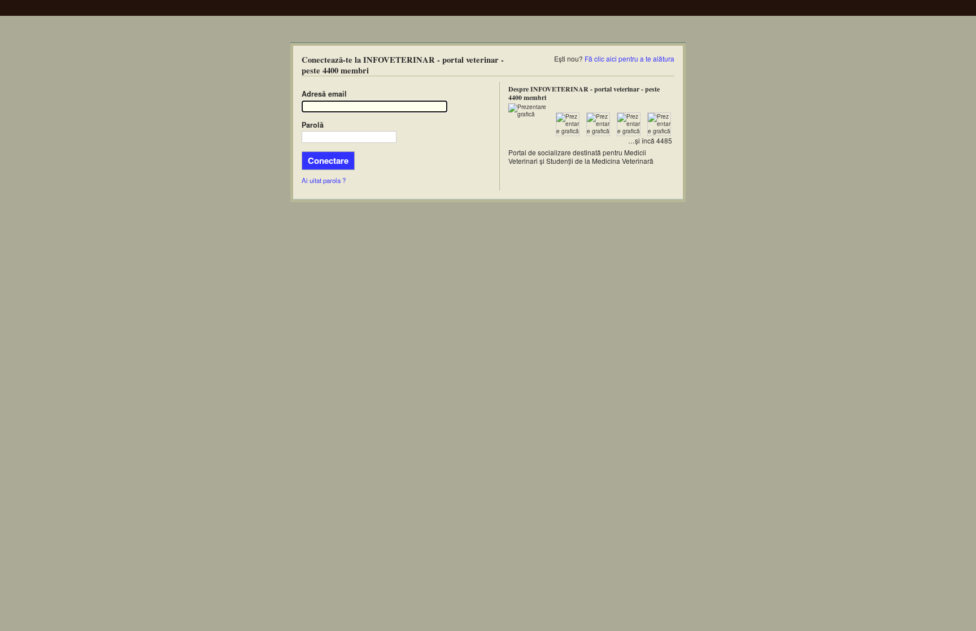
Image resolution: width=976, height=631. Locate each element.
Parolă (313, 125)
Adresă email (324, 94)
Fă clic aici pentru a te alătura (629, 58)
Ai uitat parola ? (324, 180)
